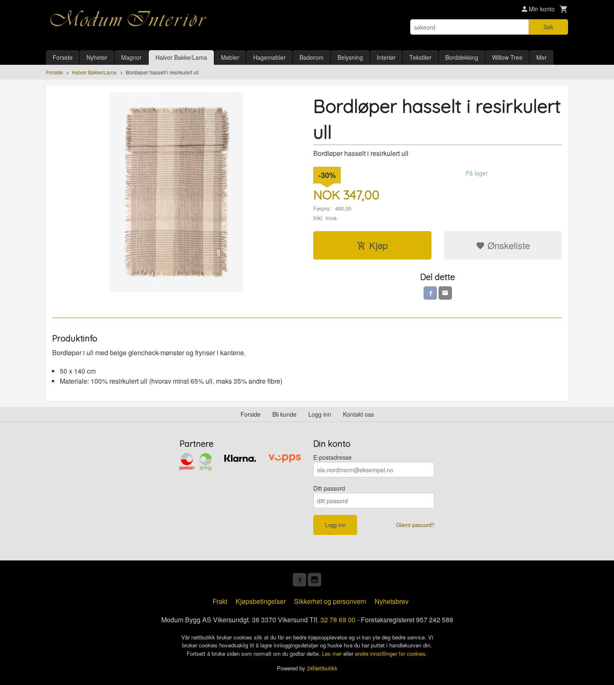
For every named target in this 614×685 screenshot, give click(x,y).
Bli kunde (284, 414)
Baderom (311, 57)
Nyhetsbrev (391, 601)
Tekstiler (420, 57)
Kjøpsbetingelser (261, 601)
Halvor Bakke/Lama (181, 57)
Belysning (350, 57)
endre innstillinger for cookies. (391, 653)
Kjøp (378, 245)
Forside (63, 57)
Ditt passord (329, 488)
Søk (548, 27)
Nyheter (96, 57)
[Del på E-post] (445, 293)
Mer (541, 57)
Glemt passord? (415, 525)
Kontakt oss (358, 414)
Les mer (332, 653)
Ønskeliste (507, 245)
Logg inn (319, 414)
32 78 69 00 (337, 619)
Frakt (220, 601)
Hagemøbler (269, 57)
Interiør (386, 57)
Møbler (230, 57)
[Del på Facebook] (430, 293)
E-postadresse (332, 457)
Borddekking (461, 57)
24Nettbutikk (322, 668)
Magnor (131, 57)
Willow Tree (507, 57)
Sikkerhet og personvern (330, 601)
